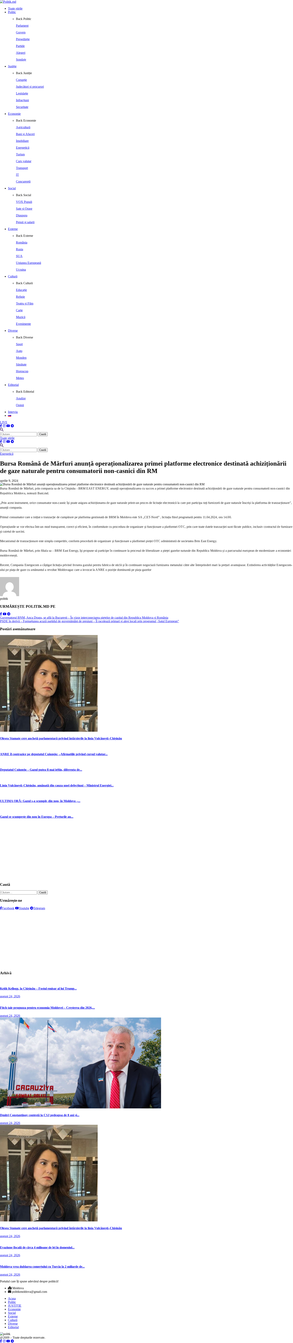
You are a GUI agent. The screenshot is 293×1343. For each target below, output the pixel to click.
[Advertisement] (119, 851)
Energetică (6, 453)
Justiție (12, 66)
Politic (12, 12)
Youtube (24, 908)
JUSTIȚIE (14, 1305)
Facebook (8, 908)
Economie (14, 113)
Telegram (39, 908)
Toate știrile (15, 8)
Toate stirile (7, 438)
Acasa (12, 1298)
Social (12, 188)
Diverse (13, 330)
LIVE (3, 422)
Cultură (12, 276)
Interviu (13, 412)
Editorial (13, 384)
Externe (13, 229)
